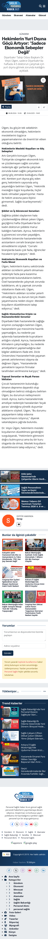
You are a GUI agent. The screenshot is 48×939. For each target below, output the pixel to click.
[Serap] (8, 520)
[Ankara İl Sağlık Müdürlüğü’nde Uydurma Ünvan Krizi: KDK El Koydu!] (35, 571)
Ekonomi (18, 15)
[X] (17, 824)
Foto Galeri (15, 912)
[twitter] (16, 870)
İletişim (13, 935)
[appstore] (16, 843)
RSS (7, 854)
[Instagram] (22, 824)
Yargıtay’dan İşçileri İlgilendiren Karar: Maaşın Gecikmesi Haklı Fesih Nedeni (10, 582)
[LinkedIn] (26, 824)
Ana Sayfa (14, 876)
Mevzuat (37, 835)
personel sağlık (21, 909)
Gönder (8, 653)
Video (12, 915)
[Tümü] (44, 691)
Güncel (42, 15)
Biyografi (14, 925)
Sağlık (30, 832)
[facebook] (9, 870)
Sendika (25, 835)
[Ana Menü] (44, 6)
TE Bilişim (31, 862)
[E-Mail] (19, 524)
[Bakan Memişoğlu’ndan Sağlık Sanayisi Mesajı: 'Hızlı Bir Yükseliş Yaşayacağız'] (12, 596)
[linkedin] (43, 870)
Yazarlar (13, 918)
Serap (19, 518)
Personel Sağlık (11, 671)
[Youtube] (31, 824)
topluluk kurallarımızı (28, 662)
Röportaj (14, 922)
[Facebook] (12, 824)
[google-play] (30, 843)
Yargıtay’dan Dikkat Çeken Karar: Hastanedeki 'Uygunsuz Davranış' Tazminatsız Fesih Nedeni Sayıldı (34, 609)
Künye (12, 931)
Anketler (14, 928)
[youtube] (29, 870)
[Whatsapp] (36, 824)
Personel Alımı (10, 837)
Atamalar (30, 15)
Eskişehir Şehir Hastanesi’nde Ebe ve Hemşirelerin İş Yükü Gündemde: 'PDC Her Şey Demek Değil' (11, 556)
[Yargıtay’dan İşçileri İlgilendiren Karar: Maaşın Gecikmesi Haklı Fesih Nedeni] (12, 571)
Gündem (6, 15)
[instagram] (22, 870)
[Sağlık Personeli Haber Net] (11, 6)
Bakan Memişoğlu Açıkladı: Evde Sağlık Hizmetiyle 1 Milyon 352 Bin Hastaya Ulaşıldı (34, 556)
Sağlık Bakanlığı (11, 835)
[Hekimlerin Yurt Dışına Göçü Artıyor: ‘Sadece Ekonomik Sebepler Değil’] (24, 90)
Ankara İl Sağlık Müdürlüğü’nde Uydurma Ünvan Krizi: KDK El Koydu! (35, 582)
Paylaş (8, 106)
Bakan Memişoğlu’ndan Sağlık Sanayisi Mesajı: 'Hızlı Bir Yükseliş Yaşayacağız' (12, 607)
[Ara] (40, 6)
